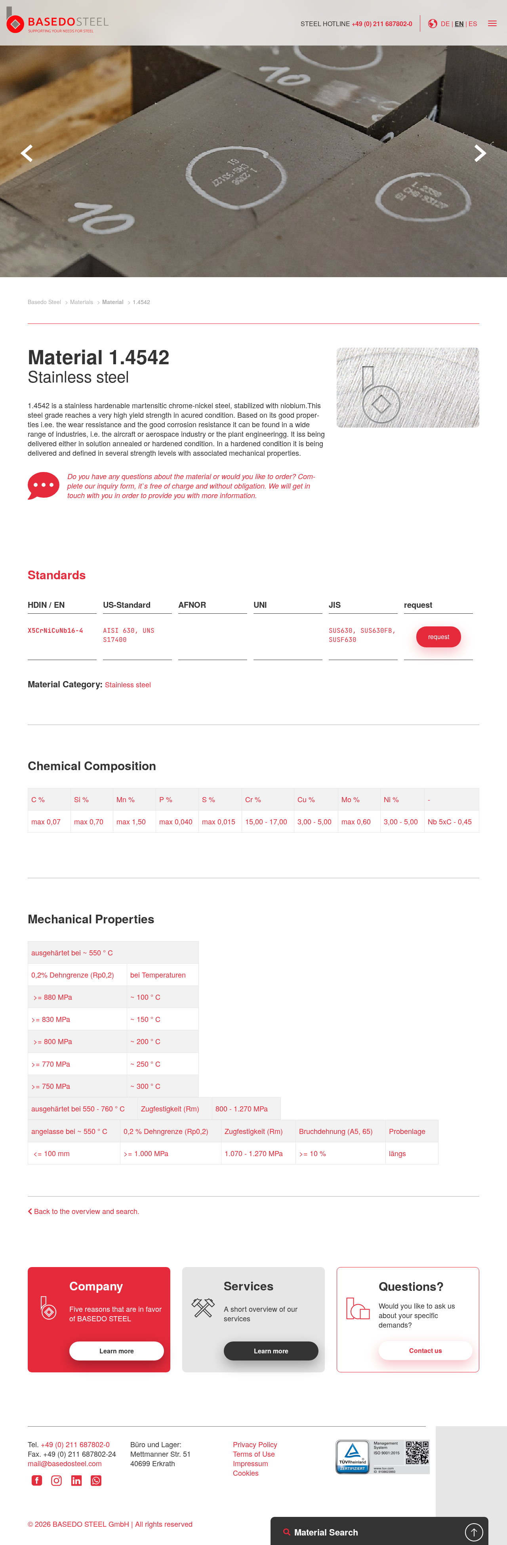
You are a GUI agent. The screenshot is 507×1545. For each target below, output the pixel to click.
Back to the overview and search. (85, 1211)
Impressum (250, 1463)
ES (473, 23)
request (438, 636)
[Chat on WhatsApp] (96, 1486)
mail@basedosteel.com (65, 1463)
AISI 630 (119, 630)
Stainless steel (128, 684)
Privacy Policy (255, 1444)
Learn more (116, 1350)
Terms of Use (254, 1453)
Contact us (425, 1350)
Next (480, 153)
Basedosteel (57, 19)
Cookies (246, 1472)
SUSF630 (342, 640)
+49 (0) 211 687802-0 (382, 23)
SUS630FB (376, 630)
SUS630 (341, 630)
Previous (26, 153)
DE (445, 23)
